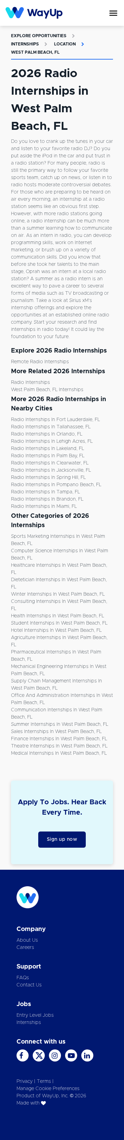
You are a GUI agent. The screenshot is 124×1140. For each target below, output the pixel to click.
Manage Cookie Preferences (48, 1088)
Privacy (25, 1081)
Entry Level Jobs (35, 1015)
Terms (44, 1081)
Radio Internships (30, 382)
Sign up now (62, 839)
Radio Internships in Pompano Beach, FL (56, 484)
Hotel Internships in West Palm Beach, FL (56, 630)
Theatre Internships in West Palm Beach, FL (59, 746)
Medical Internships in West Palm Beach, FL (59, 753)
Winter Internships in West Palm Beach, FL (58, 594)
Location (65, 44)
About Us (27, 940)
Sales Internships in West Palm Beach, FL (56, 731)
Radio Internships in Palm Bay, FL (47, 455)
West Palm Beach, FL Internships (47, 389)
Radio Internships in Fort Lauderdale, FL (55, 419)
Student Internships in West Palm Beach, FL (59, 623)
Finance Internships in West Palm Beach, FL (59, 738)
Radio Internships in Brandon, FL (47, 499)
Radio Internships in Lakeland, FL (47, 448)
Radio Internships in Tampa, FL (45, 492)
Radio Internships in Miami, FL (44, 506)
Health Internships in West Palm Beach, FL (57, 616)
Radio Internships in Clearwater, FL (50, 463)
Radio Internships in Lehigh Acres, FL (52, 441)
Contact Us (29, 985)
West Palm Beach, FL (35, 52)
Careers (25, 947)
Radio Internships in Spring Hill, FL (48, 477)
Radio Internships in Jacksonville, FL (51, 470)
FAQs (23, 977)
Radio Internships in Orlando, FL (46, 434)
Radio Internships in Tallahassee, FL (51, 427)
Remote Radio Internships (40, 361)
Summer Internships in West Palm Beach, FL (59, 724)
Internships (25, 44)
